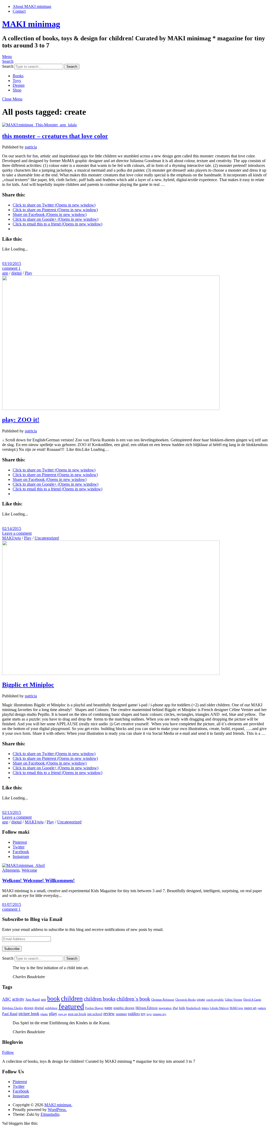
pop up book (77, 1014)
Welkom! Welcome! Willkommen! (38, 880)
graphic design (123, 1008)
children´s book (133, 999)
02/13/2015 (11, 812)
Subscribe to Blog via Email (32, 919)
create (201, 999)
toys (149, 1014)
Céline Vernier (233, 999)
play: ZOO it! (20, 419)
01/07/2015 (11, 904)
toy (143, 1014)
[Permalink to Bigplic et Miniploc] (111, 673)
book (53, 998)
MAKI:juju (11, 538)
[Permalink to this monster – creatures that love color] (39, 125)
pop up (62, 1014)
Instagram (21, 856)
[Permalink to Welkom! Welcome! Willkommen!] (23, 865)
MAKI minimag (31, 24)
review (109, 1013)
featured (71, 1006)
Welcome (29, 870)
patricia (31, 147)
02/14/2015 (11, 528)
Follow (8, 1052)
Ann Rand (32, 999)
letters (205, 1008)
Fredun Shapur (94, 1008)
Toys (17, 80)
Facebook (21, 851)
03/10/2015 (11, 263)
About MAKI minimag (32, 6)
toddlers (134, 1014)
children (72, 998)
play (53, 1013)
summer (121, 1014)
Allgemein (11, 870)
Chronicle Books (185, 999)
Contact (19, 11)
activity (18, 999)
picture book (28, 1013)
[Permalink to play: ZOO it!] (111, 408)
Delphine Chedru (12, 1008)
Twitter (19, 847)
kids (182, 1008)
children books (99, 999)
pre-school (94, 1014)
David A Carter (252, 999)
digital (16, 273)
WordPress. (57, 1109)
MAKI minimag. (58, 1105)
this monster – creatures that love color (55, 136)
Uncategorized (47, 538)
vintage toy (159, 1014)
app (5, 273)
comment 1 (11, 268)
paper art (250, 1008)
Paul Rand (9, 1014)
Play (28, 273)
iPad (175, 1008)
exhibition (51, 1008)
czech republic (215, 999)
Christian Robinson (162, 999)
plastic (44, 1014)
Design (19, 85)
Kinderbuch (193, 1008)
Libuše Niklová (219, 1008)
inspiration (165, 1008)
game (108, 1008)
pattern (262, 1008)
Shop (17, 90)
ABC (6, 999)
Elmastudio (50, 1114)
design (28, 1008)
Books (18, 76)
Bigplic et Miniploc (28, 684)
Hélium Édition (147, 1008)
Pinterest (20, 842)
